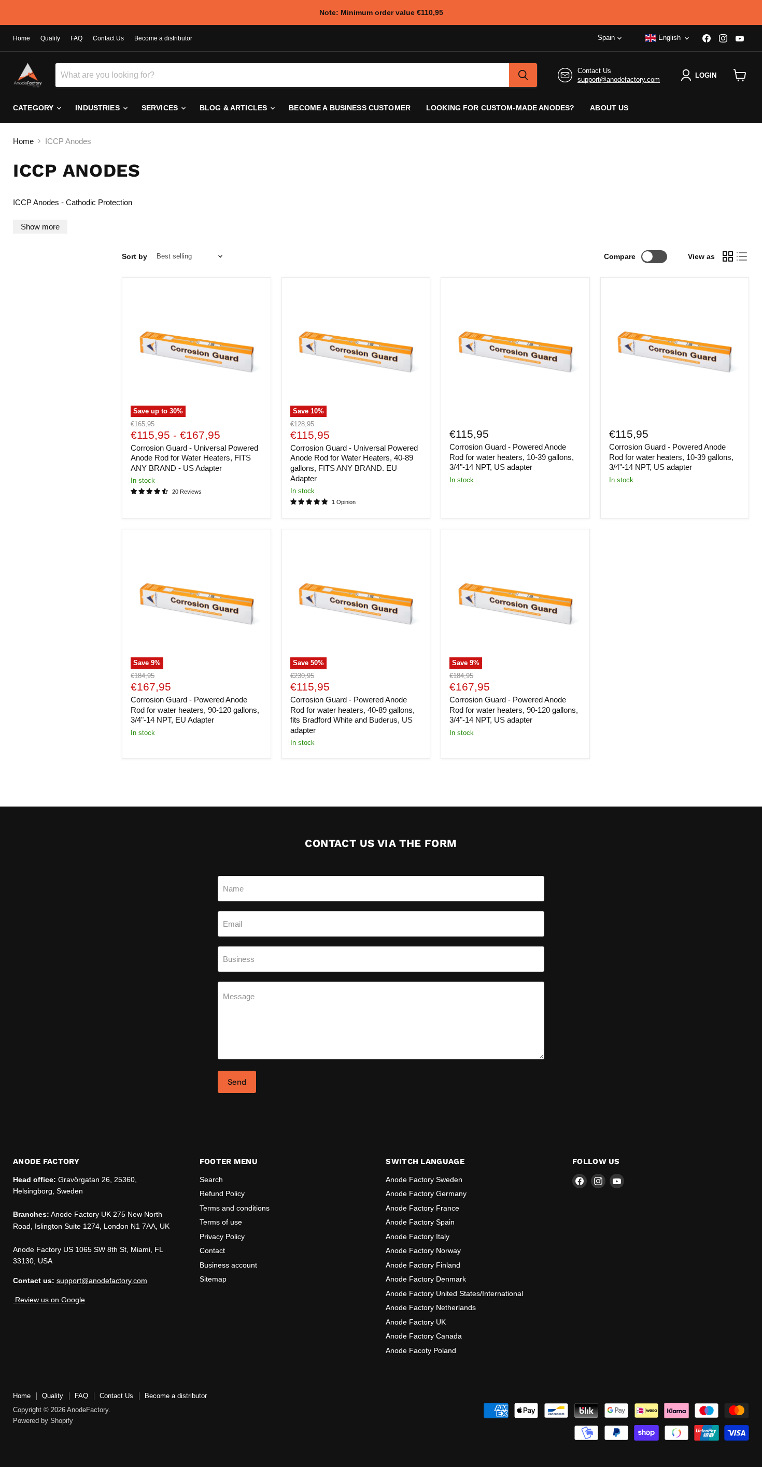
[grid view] (728, 256)
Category (34, 108)
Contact (212, 1250)
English (669, 37)
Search (211, 1179)
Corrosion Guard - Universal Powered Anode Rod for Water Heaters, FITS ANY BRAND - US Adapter (194, 457)
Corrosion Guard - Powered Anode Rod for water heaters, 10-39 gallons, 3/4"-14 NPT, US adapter (511, 456)
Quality (50, 38)
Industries (98, 108)
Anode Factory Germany (426, 1193)
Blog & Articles (234, 108)
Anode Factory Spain (420, 1222)
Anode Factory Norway (423, 1250)
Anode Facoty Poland (421, 1350)
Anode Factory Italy (417, 1236)
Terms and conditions (235, 1208)
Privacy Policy (222, 1236)
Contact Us (108, 38)
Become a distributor (163, 38)
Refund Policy (222, 1193)
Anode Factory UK (416, 1322)
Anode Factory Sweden (424, 1179)
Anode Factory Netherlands (431, 1307)
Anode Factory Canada (424, 1336)
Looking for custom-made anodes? (500, 108)
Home (21, 38)
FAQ (76, 38)
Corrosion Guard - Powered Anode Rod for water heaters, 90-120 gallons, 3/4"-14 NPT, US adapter (513, 709)
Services (161, 108)
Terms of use (221, 1222)
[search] (523, 75)
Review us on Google (49, 1300)
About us (609, 108)
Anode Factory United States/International (454, 1293)
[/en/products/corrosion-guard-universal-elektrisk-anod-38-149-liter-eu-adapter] (515, 351)
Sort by (134, 256)
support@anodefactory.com (618, 79)
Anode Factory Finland (423, 1265)
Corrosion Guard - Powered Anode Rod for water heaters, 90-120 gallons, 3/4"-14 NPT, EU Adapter (195, 709)
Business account (228, 1265)
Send (237, 1082)
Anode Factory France (422, 1208)
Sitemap (213, 1279)
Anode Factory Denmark (426, 1279)
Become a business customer (350, 108)
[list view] (742, 256)
